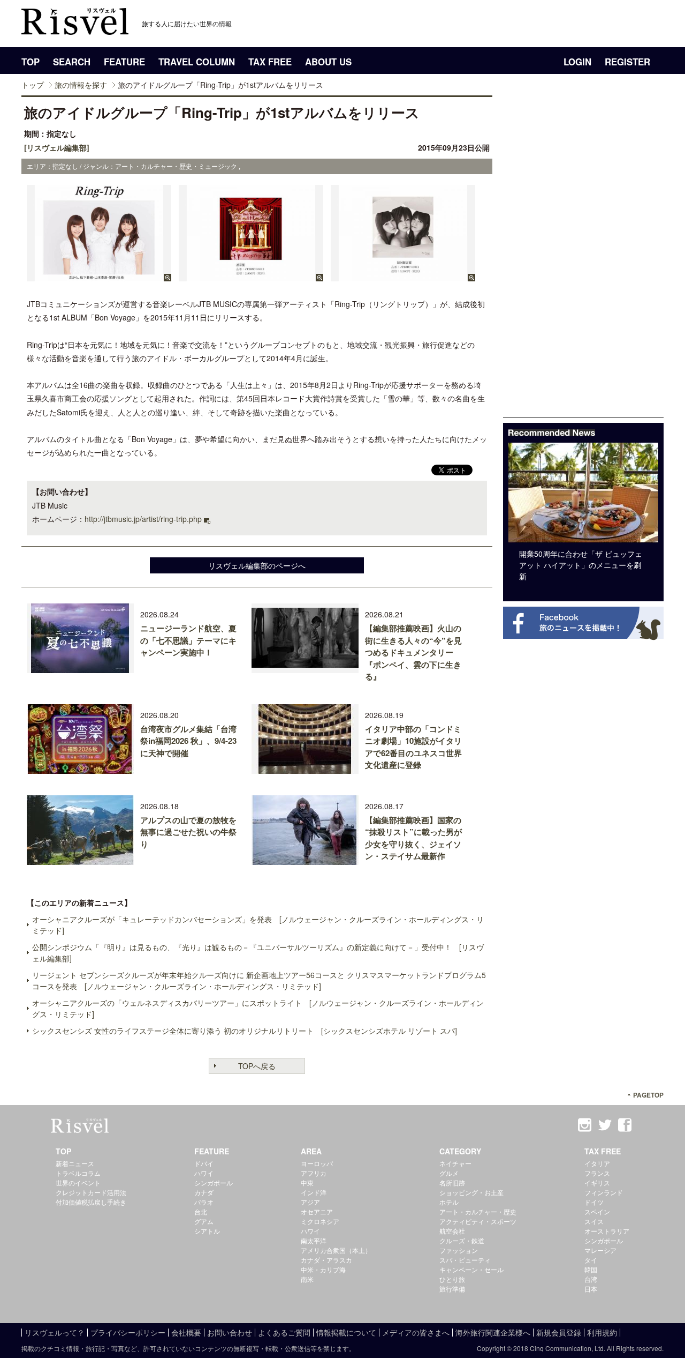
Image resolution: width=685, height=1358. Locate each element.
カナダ (204, 1192)
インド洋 (313, 1192)
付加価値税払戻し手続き (91, 1201)
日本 (590, 1288)
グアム (204, 1221)
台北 (200, 1211)
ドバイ (204, 1163)
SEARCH (71, 61)
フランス (597, 1172)
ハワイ (204, 1172)
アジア (310, 1201)
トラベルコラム (78, 1172)
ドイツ (594, 1201)
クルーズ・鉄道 (461, 1240)
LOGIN (577, 61)
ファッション (458, 1250)
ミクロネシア (320, 1221)
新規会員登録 (558, 1332)
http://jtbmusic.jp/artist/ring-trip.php (143, 518)
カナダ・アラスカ (326, 1259)
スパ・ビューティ (465, 1259)
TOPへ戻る (257, 1066)
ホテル (449, 1201)
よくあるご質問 (284, 1332)
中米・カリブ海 (323, 1269)
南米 (307, 1279)
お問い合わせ (229, 1332)
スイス (594, 1221)
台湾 (590, 1279)
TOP (30, 61)
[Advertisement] (583, 256)
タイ (590, 1259)
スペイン (597, 1211)
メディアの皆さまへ (416, 1332)
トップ (32, 84)
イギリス (597, 1182)
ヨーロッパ (317, 1163)
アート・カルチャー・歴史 (477, 1211)
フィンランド (603, 1192)
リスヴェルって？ (55, 1332)
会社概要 (186, 1332)
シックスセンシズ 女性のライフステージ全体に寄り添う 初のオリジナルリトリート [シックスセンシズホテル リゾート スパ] (244, 1030)
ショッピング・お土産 (471, 1192)
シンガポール (213, 1182)
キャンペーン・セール (471, 1269)
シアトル (207, 1230)
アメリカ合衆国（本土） (336, 1250)
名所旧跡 (452, 1182)
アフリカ (313, 1172)
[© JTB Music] (99, 276)
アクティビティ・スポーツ (477, 1221)
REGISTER (627, 61)
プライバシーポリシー (127, 1332)
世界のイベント (78, 1182)
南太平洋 (313, 1240)
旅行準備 (452, 1288)
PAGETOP (648, 1095)
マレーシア (600, 1250)
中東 (307, 1182)
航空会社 (452, 1230)
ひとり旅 (452, 1279)
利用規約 (602, 1332)
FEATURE (124, 61)
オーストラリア (606, 1230)
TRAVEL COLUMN (196, 61)
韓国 (590, 1269)
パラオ (204, 1201)
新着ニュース (75, 1163)
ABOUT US (328, 61)
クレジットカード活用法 (91, 1192)
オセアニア (317, 1211)
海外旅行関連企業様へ (492, 1332)
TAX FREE (270, 61)
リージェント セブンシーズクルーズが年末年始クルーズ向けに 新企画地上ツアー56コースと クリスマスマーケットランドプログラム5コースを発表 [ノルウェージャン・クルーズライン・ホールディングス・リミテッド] (259, 980)
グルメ (449, 1172)
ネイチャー (455, 1163)
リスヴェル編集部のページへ (257, 565)
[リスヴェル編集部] (56, 147)
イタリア (597, 1163)
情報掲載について (346, 1332)
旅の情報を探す (81, 84)
